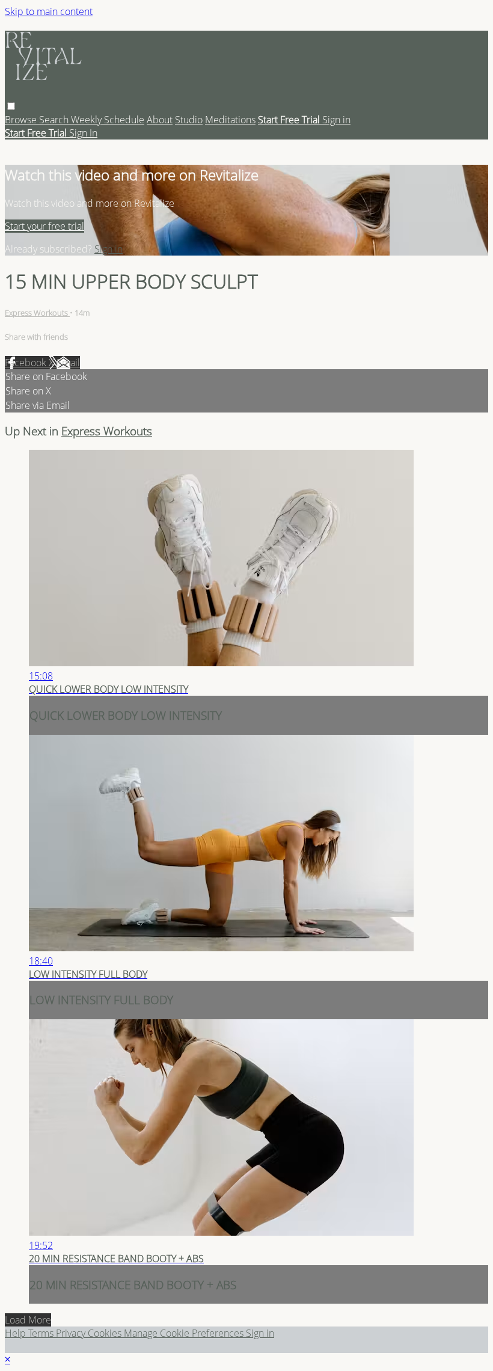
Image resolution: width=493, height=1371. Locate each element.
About (160, 119)
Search (55, 119)
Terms (42, 1333)
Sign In (83, 133)
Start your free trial (44, 226)
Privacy (72, 1333)
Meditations (230, 119)
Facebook (27, 362)
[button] (11, 106)
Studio (189, 119)
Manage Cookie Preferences (185, 1333)
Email (68, 362)
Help (16, 1333)
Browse (22, 119)
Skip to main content (49, 11)
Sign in (336, 119)
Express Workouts (37, 312)
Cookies (106, 1333)
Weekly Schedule (107, 119)
